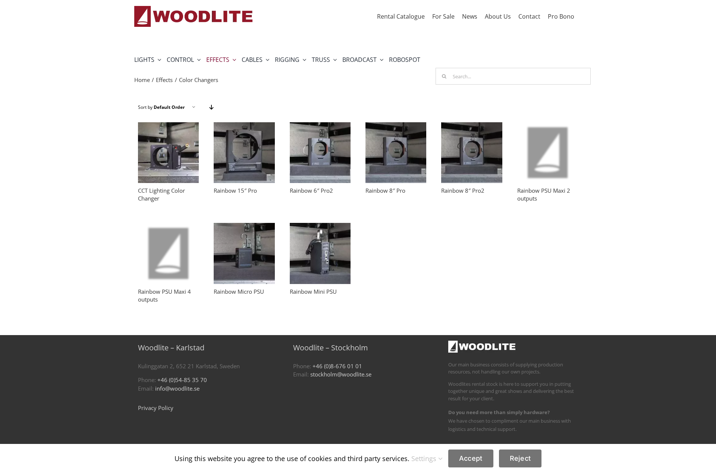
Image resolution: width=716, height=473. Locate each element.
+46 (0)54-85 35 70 (182, 380)
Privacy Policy (155, 407)
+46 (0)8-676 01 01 (337, 366)
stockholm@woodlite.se (340, 374)
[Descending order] (211, 107)
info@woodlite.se (177, 388)
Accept (471, 458)
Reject (520, 458)
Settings (424, 458)
